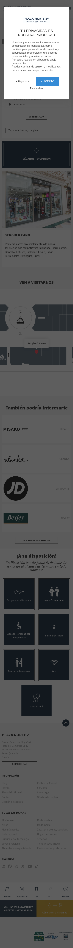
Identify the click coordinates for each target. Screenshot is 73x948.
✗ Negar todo (22, 81)
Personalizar (36, 88)
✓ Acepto (47, 81)
